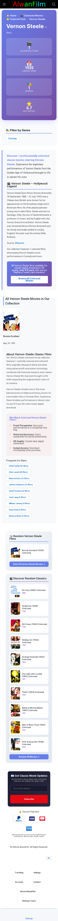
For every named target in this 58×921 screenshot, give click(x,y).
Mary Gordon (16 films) (19, 478)
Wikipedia (19, 243)
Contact (37, 882)
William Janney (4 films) (19, 503)
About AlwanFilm (27, 891)
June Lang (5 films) (17, 497)
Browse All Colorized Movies (29, 279)
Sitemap (29, 918)
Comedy (12, 138)
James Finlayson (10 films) (21, 484)
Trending (19, 872)
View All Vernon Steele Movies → (29, 564)
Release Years (29, 901)
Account (19, 882)
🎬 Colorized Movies (31, 16)
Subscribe (29, 799)
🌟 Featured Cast (15, 19)
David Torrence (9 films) (19, 491)
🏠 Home (11, 16)
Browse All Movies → (29, 756)
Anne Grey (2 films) (17, 510)
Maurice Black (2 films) (19, 516)
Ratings (37, 872)
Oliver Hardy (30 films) (18, 466)
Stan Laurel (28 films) (18, 472)
